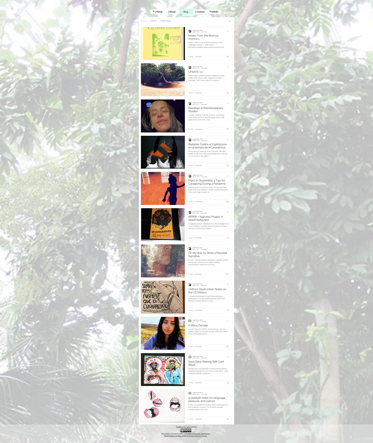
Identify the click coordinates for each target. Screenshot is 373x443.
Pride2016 (153, 21)
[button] (230, 21)
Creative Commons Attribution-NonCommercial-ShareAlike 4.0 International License (187, 435)
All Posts (143, 21)
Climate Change (165, 21)
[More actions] (228, 31)
